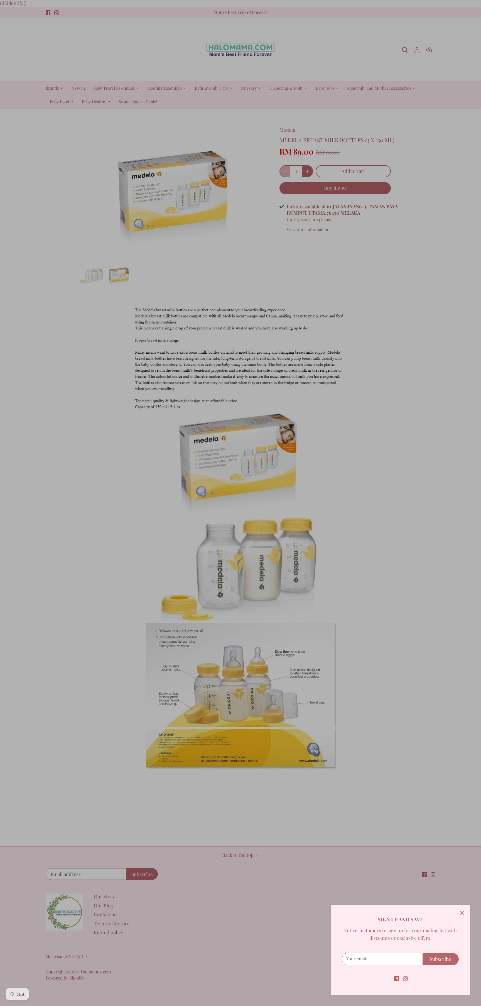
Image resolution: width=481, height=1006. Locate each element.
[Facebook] (396, 978)
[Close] (462, 913)
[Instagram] (405, 978)
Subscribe (440, 959)
